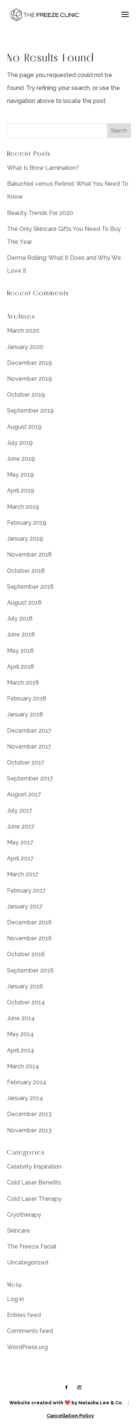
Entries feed (24, 1314)
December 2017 (29, 730)
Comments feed (30, 1330)
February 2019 (26, 522)
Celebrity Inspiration (34, 1166)
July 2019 (20, 442)
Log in (15, 1299)
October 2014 (26, 1002)
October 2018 (26, 570)
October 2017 (26, 762)
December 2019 (29, 362)
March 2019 (23, 506)
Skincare (18, 1230)
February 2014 (26, 1082)
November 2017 (29, 746)
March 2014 (23, 1066)
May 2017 (20, 842)
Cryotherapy (24, 1214)
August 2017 (24, 794)
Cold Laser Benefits (34, 1182)
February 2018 (26, 698)
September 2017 (30, 778)
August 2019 (24, 426)
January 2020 (25, 346)
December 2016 (29, 922)
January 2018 (25, 714)
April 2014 (20, 1050)
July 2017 (19, 810)
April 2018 (20, 666)
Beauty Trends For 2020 (40, 212)
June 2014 (21, 1018)
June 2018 (21, 634)
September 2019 (30, 410)
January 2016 (25, 986)
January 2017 (25, 906)
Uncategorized (27, 1262)
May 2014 (20, 1034)
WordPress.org (27, 1347)
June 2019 (21, 458)
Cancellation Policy (70, 1415)
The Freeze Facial (31, 1246)
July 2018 (20, 618)
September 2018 (30, 586)
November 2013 (29, 1130)
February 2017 (26, 890)
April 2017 (20, 858)
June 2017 (21, 826)
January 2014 (25, 1098)
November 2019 (29, 378)
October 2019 (26, 394)
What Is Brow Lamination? (43, 167)
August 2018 (24, 602)
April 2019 (20, 490)
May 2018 (20, 650)
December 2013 (29, 1114)
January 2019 (25, 538)
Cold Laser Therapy (34, 1198)
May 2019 (20, 474)
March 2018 (23, 682)
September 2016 (30, 970)
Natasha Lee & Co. (100, 1402)
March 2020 (23, 330)
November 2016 (29, 938)
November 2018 (29, 554)
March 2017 (23, 874)
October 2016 (26, 954)
